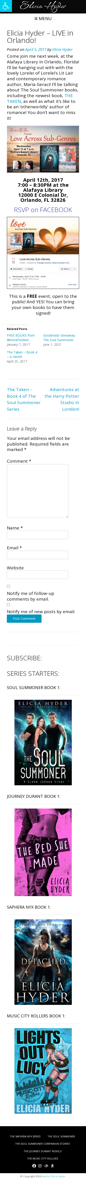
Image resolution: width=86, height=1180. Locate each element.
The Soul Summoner (61, 1136)
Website (15, 568)
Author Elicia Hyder (54, 1176)
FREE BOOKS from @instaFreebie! (21, 337)
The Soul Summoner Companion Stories (42, 1143)
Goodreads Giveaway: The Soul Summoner (59, 337)
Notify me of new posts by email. (41, 612)
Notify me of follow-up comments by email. (30, 596)
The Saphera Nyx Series (25, 1136)
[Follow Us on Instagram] (40, 1166)
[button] (6, 6)
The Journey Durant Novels (42, 1151)
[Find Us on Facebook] (34, 1166)
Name (15, 528)
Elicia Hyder (62, 49)
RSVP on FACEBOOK (43, 209)
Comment (19, 461)
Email (14, 548)
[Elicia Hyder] (43, 7)
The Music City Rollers (42, 1158)
